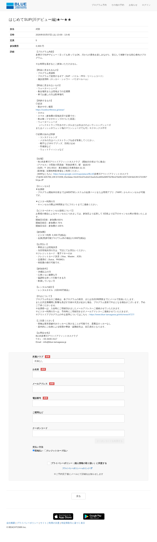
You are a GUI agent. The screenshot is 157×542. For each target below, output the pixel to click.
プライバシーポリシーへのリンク (76, 468)
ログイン (146, 5)
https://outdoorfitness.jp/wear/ (50, 109)
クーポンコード (40, 428)
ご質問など (38, 412)
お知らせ (133, 5)
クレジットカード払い (57, 450)
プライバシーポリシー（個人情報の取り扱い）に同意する (79, 463)
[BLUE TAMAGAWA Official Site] (21, 6)
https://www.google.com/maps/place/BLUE (73, 174)
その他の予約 (117, 5)
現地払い (38, 450)
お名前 (39, 369)
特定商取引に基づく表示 (73, 523)
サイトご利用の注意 (49, 523)
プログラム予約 (99, 5)
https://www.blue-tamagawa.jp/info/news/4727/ (111, 314)
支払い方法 (38, 447)
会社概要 (10, 523)
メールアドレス (43, 384)
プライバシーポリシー (27, 523)
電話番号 (40, 398)
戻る (78, 496)
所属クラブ (41, 357)
